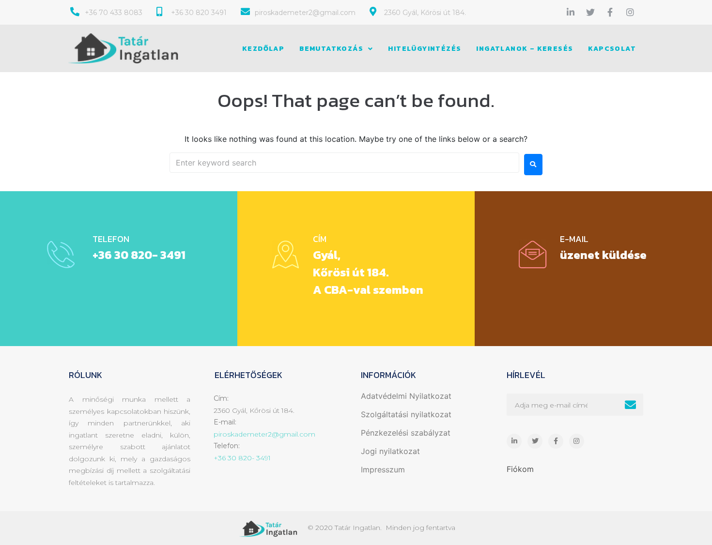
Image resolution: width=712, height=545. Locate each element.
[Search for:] (344, 162)
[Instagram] (630, 12)
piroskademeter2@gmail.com (264, 434)
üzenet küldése (603, 254)
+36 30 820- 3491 (139, 254)
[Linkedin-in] (570, 12)
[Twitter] (590, 12)
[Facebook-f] (610, 12)
